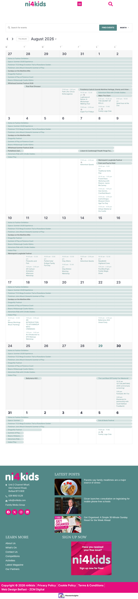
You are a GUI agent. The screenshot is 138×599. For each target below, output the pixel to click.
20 (64, 282)
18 (28, 282)
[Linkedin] (27, 512)
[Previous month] (7, 39)
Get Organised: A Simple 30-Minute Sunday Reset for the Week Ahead (106, 518)
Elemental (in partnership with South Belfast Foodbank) (122, 402)
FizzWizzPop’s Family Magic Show (103, 271)
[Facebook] (8, 512)
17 (9, 282)
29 (46, 54)
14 (82, 218)
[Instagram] (21, 512)
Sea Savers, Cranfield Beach (104, 192)
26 (46, 346)
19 (46, 282)
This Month (22, 39)
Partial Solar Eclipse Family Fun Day (49, 263)
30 (64, 54)
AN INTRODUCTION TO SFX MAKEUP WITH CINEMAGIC (32, 324)
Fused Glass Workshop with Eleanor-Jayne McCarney (104, 182)
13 (64, 218)
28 (28, 54)
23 (118, 282)
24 (10, 346)
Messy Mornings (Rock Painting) (14, 323)
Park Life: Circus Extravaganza (68, 93)
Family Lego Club (104, 111)
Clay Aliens (66, 261)
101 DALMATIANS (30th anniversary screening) (123, 386)
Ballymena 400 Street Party (104, 321)
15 (100, 218)
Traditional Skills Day (104, 172)
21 (82, 282)
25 (28, 346)
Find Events (108, 27)
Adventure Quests (87, 164)
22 (100, 282)
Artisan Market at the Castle (104, 210)
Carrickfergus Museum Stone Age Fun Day (104, 201)
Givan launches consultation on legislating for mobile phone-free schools (107, 500)
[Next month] (12, 39)
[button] (79, 4)
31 (82, 54)
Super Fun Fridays (87, 112)
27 (10, 54)
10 (10, 218)
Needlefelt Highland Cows (104, 262)
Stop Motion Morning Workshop (66, 271)
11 (27, 218)
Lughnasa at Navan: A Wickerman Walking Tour (85, 100)
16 (118, 218)
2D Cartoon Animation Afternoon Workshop (30, 272)
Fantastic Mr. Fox (122, 394)
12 (46, 218)
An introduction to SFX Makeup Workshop (32, 337)
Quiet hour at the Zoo (122, 104)
